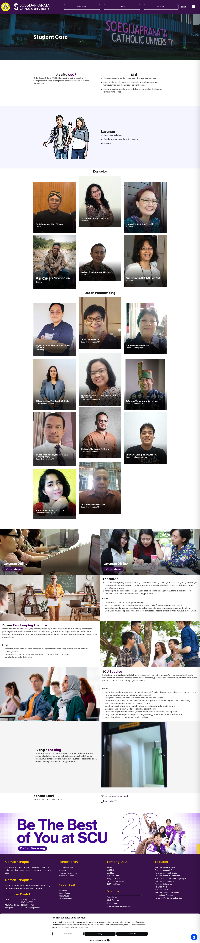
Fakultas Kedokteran (163, 884)
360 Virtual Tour (113, 884)
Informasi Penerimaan (67, 873)
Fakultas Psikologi (162, 887)
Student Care (112, 903)
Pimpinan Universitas (115, 881)
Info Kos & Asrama (66, 876)
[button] (103, 755)
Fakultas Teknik (161, 890)
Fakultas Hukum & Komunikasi (167, 876)
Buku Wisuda (63, 896)
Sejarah (110, 867)
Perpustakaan (112, 897)
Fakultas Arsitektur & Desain (166, 867)
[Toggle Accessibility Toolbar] (194, 937)
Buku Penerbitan (65, 899)
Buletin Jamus (64, 893)
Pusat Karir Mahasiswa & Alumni (120, 906)
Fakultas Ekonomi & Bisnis (166, 873)
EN (182, 7)
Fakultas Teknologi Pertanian (167, 892)
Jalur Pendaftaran (65, 867)
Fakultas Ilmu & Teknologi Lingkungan (170, 878)
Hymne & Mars (113, 876)
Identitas (110, 873)
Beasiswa (62, 870)
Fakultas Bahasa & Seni (164, 870)
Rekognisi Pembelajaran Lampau (168, 898)
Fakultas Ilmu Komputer (165, 881)
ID (185, 7)
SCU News (62, 890)
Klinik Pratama (113, 900)
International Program (164, 895)
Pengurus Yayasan (114, 878)
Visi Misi (110, 870)
